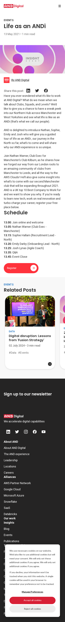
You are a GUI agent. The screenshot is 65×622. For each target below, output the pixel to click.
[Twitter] (37, 91)
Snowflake (10, 501)
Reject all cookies (32, 608)
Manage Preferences (32, 591)
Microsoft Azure (14, 495)
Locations (10, 466)
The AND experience (17, 454)
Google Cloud (12, 489)
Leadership (11, 460)
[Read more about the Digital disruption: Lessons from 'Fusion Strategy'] (30, 363)
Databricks (10, 514)
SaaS (7, 508)
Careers (9, 472)
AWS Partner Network (17, 483)
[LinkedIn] (28, 91)
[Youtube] (43, 432)
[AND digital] (13, 6)
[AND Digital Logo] (13, 416)
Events (8, 535)
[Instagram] (26, 432)
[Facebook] (46, 91)
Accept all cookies (32, 600)
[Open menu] (59, 6)
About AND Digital (15, 448)
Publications (11, 541)
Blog (6, 528)
